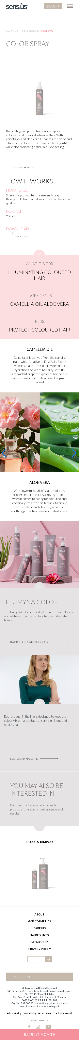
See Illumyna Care (24, 758)
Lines (15, 31)
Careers (39, 928)
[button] (53, 6)
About (39, 914)
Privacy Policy (39, 949)
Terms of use (44, 1013)
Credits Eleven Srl (62, 1013)
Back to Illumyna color (29, 642)
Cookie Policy (29, 1013)
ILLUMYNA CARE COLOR (29, 31)
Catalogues (39, 942)
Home (8, 31)
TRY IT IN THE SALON (23, 167)
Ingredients (39, 935)
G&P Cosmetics (39, 921)
